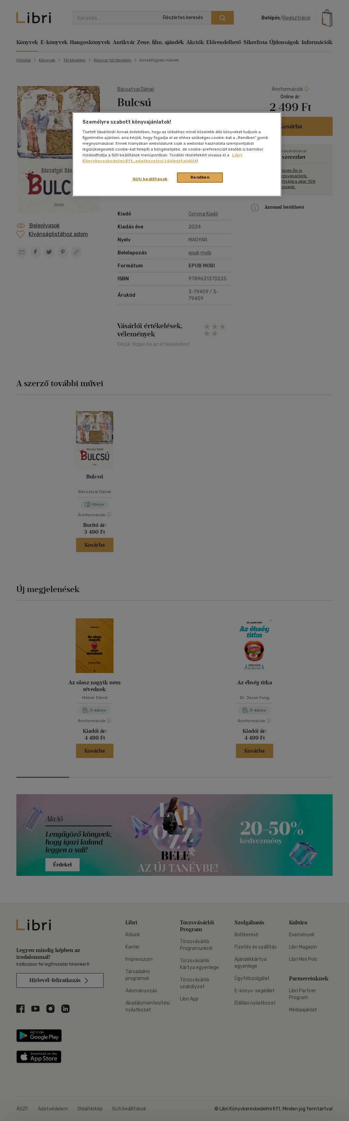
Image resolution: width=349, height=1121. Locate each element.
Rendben (200, 177)
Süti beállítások (150, 179)
